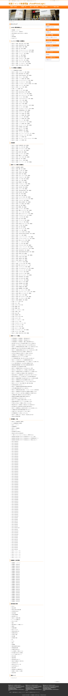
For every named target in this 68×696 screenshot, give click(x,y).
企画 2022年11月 (15, 514)
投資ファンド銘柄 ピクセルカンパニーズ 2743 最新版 (22, 215)
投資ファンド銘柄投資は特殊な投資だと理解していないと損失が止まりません (25, 346)
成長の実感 (14, 657)
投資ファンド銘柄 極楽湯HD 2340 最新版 (19, 299)
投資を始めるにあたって (16, 659)
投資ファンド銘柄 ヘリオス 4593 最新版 (19, 100)
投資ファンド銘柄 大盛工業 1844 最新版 (19, 258)
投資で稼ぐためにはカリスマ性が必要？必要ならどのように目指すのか (24, 343)
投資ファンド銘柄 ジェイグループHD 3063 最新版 (21, 263)
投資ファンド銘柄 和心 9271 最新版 (19, 158)
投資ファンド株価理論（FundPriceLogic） (27, 4)
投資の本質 (14, 672)
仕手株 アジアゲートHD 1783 (17, 326)
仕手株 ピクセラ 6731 (16, 318)
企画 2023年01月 (15, 511)
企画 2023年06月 (15, 502)
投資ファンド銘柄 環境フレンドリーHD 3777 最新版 (21, 293)
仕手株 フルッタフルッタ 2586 (17, 324)
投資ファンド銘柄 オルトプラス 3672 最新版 (20, 60)
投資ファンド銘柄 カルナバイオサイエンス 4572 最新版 (22, 95)
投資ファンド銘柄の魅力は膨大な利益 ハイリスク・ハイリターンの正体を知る (25, 389)
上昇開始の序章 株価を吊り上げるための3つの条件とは (21, 394)
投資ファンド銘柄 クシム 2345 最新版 (19, 230)
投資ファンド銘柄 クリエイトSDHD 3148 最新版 (21, 231)
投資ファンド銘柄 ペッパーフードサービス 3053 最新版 (22, 255)
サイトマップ (57, 0)
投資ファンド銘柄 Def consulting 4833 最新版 (20, 65)
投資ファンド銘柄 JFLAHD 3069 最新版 (19, 256)
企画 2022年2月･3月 (15, 527)
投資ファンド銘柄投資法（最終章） (18, 167)
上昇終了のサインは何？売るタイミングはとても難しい (21, 411)
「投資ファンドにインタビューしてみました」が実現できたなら (23, 434)
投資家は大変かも (15, 632)
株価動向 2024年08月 (16, 592)
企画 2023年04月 (15, 506)
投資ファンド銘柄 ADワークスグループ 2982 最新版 (21, 296)
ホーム (51, 0)
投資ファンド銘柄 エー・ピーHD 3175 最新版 (20, 241)
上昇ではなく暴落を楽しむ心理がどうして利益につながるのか (22, 353)
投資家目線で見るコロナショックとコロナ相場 (20, 356)
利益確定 (13, 644)
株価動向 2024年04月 (16, 599)
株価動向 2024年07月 (16, 594)
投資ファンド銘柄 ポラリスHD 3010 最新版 (20, 278)
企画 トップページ (15, 424)
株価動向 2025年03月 (16, 581)
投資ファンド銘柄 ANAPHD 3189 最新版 (19, 46)
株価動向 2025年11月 (16, 567)
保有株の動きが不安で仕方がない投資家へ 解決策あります (22, 351)
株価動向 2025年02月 (16, 582)
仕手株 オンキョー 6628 (16, 321)
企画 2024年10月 (15, 476)
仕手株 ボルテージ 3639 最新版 (18, 328)
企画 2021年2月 (15, 547)
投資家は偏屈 (14, 627)
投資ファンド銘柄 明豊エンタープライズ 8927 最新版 (22, 210)
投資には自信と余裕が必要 (16, 609)
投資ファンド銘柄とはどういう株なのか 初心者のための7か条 (22, 414)
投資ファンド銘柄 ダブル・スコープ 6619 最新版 (21, 175)
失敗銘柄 (13, 142)
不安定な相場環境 (15, 614)
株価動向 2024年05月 (16, 597)
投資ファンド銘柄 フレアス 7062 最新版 (19, 188)
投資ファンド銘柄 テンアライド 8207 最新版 (20, 271)
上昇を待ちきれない (15, 611)
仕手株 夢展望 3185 (16, 306)
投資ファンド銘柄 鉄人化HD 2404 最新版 (19, 192)
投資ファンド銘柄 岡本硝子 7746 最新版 (19, 182)
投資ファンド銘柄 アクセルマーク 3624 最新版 (20, 177)
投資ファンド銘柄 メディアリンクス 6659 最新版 (21, 266)
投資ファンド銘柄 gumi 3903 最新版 (19, 48)
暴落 (12, 622)
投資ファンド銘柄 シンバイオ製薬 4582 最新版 (20, 78)
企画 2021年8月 (15, 537)
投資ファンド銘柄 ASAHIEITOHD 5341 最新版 (20, 45)
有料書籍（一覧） (24, 6)
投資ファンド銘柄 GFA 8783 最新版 (19, 226)
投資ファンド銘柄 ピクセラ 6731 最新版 (19, 294)
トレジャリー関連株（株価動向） (54, 7)
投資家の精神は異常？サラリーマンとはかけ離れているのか (22, 401)
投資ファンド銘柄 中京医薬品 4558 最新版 (20, 126)
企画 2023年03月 (15, 507)
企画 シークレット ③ (16, 554)
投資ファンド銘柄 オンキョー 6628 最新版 (20, 160)
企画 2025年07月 (15, 461)
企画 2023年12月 (15, 492)
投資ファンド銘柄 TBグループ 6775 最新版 (20, 281)
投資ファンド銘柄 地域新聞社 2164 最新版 (20, 288)
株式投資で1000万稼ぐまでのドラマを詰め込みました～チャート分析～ (24, 436)
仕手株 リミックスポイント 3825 (18, 309)
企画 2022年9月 (15, 517)
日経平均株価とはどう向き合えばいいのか (19, 398)
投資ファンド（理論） (15, 335)
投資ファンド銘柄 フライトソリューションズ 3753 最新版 (22, 198)
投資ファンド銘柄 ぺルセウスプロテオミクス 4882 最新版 (22, 98)
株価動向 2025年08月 (16, 572)
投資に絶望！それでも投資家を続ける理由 (19, 366)
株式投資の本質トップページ (51, 42)
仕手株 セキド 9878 (16, 303)
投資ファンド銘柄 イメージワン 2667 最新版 (20, 150)
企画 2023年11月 (15, 494)
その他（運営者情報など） (16, 27)
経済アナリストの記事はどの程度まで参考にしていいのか (21, 399)
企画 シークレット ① (16, 557)
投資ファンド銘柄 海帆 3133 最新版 (19, 168)
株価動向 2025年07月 (16, 574)
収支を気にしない (15, 616)
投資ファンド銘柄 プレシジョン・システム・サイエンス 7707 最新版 (24, 138)
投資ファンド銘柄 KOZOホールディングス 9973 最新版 (22, 223)
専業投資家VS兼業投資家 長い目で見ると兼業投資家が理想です (23, 364)
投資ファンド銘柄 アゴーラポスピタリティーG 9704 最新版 (23, 268)
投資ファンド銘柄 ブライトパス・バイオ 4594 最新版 (22, 93)
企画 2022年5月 (15, 524)
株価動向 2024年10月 (16, 589)
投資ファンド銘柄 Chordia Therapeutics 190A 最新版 (21, 75)
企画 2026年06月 (15, 443)
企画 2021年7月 (15, 539)
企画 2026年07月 (15, 441)
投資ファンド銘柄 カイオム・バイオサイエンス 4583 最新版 (23, 105)
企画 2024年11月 (15, 474)
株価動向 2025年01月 (16, 584)
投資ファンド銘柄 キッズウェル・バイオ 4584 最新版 (22, 135)
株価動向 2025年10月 (16, 569)
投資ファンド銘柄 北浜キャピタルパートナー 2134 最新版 (22, 213)
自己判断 (13, 636)
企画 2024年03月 (15, 487)
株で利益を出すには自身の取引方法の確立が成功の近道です (22, 406)
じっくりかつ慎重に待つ (16, 619)
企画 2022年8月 (15, 519)
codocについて (14, 38)
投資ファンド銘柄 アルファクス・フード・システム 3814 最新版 (23, 291)
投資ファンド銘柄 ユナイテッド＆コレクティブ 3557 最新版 (23, 248)
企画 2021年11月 (15, 532)
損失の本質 (14, 667)
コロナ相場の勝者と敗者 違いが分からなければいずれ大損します (23, 358)
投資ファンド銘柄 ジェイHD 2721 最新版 (19, 170)
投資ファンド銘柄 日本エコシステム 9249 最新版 (21, 240)
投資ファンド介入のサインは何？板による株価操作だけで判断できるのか (24, 393)
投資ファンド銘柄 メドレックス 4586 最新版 (20, 116)
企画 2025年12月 (15, 453)
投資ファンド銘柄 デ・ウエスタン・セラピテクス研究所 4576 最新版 (24, 83)
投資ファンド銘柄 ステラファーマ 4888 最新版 (20, 111)
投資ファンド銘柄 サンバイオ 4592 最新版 (20, 90)
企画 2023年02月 (15, 509)
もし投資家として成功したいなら (17, 651)
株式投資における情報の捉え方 (17, 669)
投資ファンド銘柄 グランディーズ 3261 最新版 (20, 228)
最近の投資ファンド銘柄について (17, 624)
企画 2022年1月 (15, 529)
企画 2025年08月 (15, 459)
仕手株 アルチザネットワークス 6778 (19, 323)
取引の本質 (14, 656)
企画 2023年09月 (15, 497)
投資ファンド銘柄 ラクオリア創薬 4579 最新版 (20, 113)
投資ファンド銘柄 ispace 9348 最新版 (19, 195)
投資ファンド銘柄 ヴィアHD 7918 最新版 (19, 225)
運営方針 (47, 54)
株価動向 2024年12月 (16, 586)
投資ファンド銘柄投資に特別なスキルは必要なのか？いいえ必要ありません (24, 371)
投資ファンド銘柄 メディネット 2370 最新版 (20, 131)
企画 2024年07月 (15, 481)
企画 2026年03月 (15, 448)
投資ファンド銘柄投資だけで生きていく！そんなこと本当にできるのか (24, 381)
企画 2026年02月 (15, 449)
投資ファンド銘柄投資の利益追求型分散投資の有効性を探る (22, 386)
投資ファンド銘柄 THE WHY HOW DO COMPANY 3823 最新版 (23, 233)
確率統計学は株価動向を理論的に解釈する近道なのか (21, 396)
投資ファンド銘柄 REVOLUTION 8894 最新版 (20, 333)
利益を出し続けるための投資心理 (17, 433)
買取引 (13, 626)
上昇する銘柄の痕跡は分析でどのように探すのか (20, 388)
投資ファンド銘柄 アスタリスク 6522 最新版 (20, 200)
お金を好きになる (15, 662)
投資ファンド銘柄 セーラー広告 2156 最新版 (20, 185)
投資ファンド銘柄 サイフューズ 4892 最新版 (20, 85)
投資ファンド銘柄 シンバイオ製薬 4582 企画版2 (21, 118)
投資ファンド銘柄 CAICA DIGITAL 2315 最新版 (20, 250)
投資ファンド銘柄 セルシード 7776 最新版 (20, 128)
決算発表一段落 (14, 637)
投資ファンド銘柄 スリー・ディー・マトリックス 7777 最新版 (23, 133)
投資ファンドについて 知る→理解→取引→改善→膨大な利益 (22, 383)
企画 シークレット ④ (16, 552)
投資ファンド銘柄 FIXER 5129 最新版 (19, 173)
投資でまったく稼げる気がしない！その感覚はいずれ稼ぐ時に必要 (23, 369)
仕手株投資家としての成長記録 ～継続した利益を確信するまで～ (23, 341)
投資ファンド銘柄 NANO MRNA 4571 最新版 (20, 73)
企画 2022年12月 (15, 512)
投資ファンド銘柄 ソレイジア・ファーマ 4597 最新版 (22, 125)
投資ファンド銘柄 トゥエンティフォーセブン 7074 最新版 (22, 236)
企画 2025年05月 (15, 464)
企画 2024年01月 (15, 491)
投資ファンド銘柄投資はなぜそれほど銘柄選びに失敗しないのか (23, 379)
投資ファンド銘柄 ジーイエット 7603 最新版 (20, 53)
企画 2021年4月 (15, 544)
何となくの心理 (14, 621)
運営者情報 (14, 36)
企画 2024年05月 (15, 484)
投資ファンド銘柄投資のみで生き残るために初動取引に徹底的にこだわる (24, 391)
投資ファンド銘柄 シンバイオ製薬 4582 (19, 136)
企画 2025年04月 (15, 466)
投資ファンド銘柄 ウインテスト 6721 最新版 (20, 153)
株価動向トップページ (50, 26)
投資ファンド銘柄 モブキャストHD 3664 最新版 (21, 61)
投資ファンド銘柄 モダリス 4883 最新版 (19, 103)
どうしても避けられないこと (17, 654)
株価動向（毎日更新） (13, 6)
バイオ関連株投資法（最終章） (17, 70)
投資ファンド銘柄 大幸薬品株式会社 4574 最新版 (21, 110)
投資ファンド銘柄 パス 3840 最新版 (19, 55)
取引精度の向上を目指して (16, 431)
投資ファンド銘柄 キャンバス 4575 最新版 (20, 106)
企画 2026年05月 (15, 444)
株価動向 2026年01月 (16, 564)
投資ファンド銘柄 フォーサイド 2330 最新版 (20, 208)
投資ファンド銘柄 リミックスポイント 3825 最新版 (21, 63)
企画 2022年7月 (15, 521)
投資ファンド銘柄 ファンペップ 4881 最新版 (20, 120)
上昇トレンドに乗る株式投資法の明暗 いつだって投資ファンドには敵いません (25, 361)
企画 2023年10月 (15, 496)
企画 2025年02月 (15, 469)
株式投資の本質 (14, 603)
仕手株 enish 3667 (15, 313)
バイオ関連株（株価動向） (44, 6)
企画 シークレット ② (16, 555)
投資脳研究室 (14, 426)
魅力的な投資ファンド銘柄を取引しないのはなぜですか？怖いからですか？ (24, 374)
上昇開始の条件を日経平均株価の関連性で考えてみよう (21, 409)
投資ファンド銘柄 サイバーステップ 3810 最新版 (21, 148)
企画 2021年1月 (15, 549)
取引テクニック (14, 429)
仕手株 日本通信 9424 (16, 314)
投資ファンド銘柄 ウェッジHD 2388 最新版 (20, 243)
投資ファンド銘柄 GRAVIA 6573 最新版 (19, 253)
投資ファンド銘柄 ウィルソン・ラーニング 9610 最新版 (22, 246)
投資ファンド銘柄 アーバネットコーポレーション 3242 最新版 (23, 238)
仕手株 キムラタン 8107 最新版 (18, 331)
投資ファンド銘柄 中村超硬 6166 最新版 (19, 286)
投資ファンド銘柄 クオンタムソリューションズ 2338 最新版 (23, 50)
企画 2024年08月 (15, 479)
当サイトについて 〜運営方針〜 (17, 31)
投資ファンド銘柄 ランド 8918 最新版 (19, 235)
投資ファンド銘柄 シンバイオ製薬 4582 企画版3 (21, 115)
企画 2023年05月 (15, 504)
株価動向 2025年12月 (16, 566)
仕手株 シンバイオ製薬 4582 (17, 88)
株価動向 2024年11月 (16, 587)
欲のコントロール (15, 629)
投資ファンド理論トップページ (51, 37)
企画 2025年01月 (15, 471)
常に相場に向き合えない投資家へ (17, 652)
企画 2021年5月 (15, 542)
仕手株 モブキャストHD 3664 (17, 304)
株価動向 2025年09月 (16, 571)
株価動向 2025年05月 (16, 577)
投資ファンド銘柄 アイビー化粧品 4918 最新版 (20, 203)
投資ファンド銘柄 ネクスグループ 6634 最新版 (20, 273)
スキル (13, 641)
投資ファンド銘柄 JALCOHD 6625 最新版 (20, 187)
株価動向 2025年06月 (16, 576)
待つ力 (13, 606)
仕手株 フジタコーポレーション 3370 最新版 (20, 329)
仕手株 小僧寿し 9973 (16, 311)
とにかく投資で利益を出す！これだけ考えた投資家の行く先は (22, 363)
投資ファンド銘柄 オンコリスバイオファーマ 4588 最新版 (22, 80)
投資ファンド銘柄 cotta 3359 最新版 (19, 193)
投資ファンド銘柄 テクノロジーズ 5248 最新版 (20, 220)
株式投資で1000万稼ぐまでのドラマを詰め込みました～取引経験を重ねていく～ (25, 438)
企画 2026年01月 (15, 451)
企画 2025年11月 (15, 454)
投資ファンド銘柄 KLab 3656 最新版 (19, 218)
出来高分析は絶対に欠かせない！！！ (18, 384)
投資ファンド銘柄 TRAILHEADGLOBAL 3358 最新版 (21, 190)
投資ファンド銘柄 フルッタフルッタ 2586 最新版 (21, 298)
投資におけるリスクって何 (16, 664)
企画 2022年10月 (15, 516)
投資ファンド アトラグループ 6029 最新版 (20, 261)
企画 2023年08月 (15, 499)
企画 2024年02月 (15, 489)
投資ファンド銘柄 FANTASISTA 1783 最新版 (20, 276)
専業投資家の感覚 (15, 647)
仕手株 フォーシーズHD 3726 (17, 301)
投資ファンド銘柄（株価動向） (34, 7)
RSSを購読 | (54, 0)
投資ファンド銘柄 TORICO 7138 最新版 (19, 172)
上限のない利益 (14, 634)
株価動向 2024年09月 (16, 591)
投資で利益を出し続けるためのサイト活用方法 (20, 33)
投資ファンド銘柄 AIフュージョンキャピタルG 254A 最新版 (23, 51)
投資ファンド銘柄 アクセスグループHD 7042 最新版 (21, 245)
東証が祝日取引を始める (16, 646)
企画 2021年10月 (15, 534)
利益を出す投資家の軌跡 (16, 416)
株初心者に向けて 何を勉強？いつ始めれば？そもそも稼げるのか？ (23, 404)
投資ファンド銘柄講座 (15, 428)
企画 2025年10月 (15, 456)
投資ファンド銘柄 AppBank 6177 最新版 (19, 260)
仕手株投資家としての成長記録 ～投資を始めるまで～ (21, 338)
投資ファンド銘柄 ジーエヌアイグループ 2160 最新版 (22, 121)
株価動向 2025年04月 (16, 579)
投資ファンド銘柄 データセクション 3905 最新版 (21, 183)
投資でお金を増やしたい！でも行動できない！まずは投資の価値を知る (24, 376)
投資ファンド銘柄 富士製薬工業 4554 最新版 (20, 145)
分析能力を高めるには (15, 649)
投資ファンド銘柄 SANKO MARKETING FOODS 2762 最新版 (23, 251)
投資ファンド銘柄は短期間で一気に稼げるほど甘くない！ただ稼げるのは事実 (25, 378)
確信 (12, 642)
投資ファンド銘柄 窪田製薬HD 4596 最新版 (20, 130)
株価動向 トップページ (16, 562)
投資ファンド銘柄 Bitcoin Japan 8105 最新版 (20, 43)
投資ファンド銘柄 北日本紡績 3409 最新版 (20, 283)
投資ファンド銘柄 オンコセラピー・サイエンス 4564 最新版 (23, 108)
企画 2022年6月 (15, 522)
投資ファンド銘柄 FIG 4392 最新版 (18, 205)
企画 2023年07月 (15, 501)
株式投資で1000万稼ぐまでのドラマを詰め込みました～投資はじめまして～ (25, 439)
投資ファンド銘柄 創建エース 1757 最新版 (20, 155)
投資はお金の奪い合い (15, 631)
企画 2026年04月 (15, 446)
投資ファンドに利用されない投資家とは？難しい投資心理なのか (23, 373)
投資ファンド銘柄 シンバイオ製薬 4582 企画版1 (21, 123)
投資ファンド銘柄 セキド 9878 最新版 (19, 180)
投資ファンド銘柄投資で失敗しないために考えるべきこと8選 (22, 368)
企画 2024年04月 (15, 486)
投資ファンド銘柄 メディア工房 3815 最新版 (20, 178)
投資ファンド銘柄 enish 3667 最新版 (19, 56)
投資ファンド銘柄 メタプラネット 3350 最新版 (20, 58)
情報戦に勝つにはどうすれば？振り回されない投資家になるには (23, 348)
